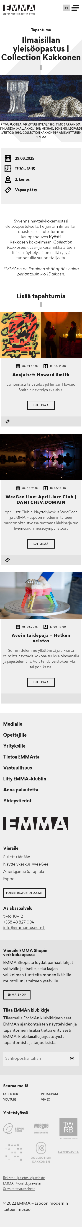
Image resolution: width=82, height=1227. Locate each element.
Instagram (49, 1094)
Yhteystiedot (17, 801)
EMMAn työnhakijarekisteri (22, 1183)
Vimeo (45, 1100)
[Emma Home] (19, 8)
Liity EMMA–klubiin (24, 779)
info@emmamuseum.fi (24, 928)
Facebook (10, 1094)
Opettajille (15, 735)
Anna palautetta (20, 790)
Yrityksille (14, 746)
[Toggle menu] (75, 8)
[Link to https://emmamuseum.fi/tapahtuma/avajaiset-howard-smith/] (41, 335)
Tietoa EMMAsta (21, 757)
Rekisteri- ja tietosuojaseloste (24, 1178)
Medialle (12, 724)
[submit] (72, 1059)
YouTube (9, 1100)
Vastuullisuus (17, 768)
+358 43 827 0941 (19, 923)
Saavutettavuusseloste (19, 1189)
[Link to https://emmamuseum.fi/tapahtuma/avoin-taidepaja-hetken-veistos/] (41, 595)
